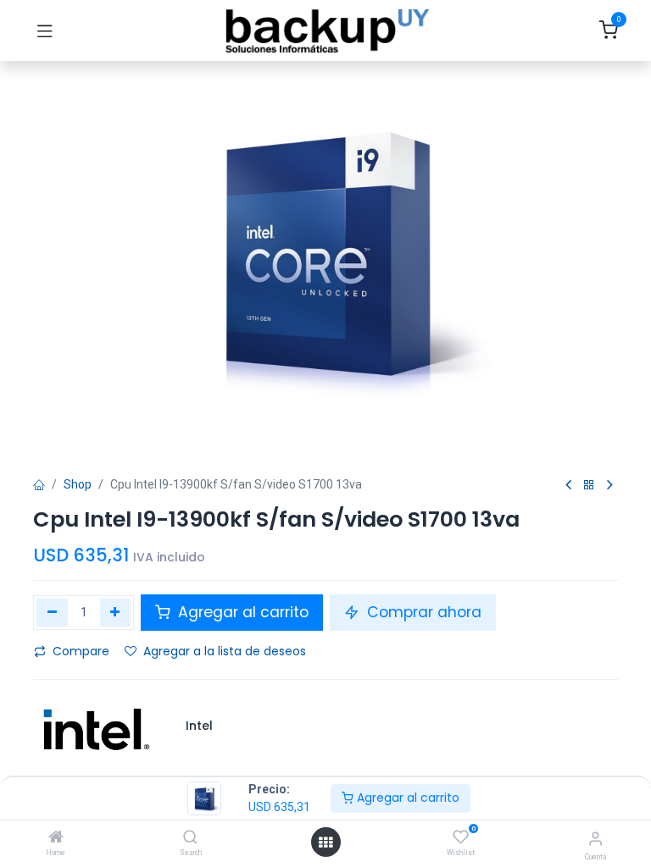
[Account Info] (595, 838)
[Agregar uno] (115, 612)
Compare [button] (81, 651)
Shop (78, 484)
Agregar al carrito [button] (241, 612)
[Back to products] (589, 485)
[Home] (56, 838)
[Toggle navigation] (45, 30)
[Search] (190, 838)
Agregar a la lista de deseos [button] (224, 651)
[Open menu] (325, 842)
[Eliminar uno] (52, 612)
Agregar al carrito (406, 797)
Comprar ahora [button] (422, 612)
